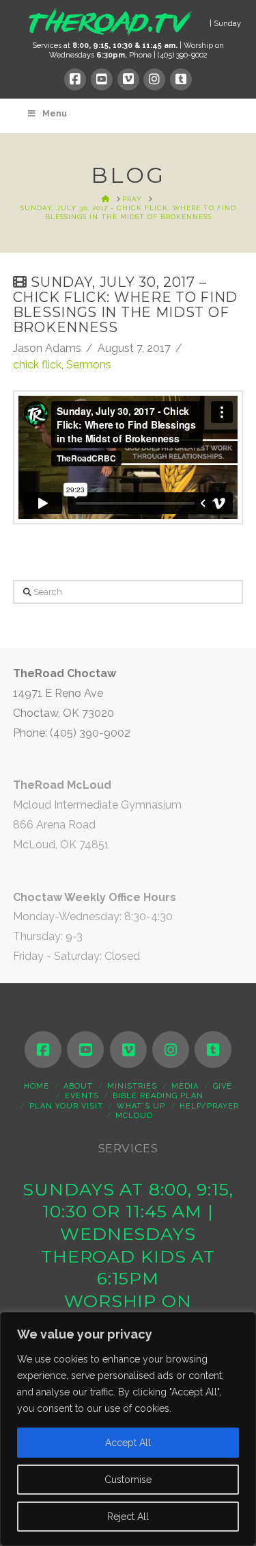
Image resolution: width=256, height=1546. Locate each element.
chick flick (37, 364)
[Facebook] (75, 79)
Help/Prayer (209, 1106)
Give (222, 1086)
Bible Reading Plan (158, 1095)
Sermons (88, 364)
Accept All (128, 1442)
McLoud (134, 1115)
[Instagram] (154, 79)
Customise (128, 1479)
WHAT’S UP (141, 1106)
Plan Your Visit (66, 1106)
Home (36, 1086)
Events (82, 1095)
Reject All (128, 1516)
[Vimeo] (128, 79)
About (78, 1086)
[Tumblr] (181, 79)
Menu (54, 113)
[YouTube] (102, 79)
